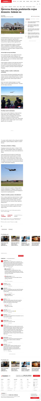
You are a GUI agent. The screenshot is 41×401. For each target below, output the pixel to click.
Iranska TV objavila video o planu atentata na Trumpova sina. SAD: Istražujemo (33, 25)
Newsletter (35, 390)
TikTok (36, 385)
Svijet (18, 6)
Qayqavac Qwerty (8, 276)
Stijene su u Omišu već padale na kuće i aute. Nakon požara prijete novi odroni (33, 37)
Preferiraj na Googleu (36, 16)
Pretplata (14, 1)
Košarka (9, 387)
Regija (21, 6)
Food (15, 385)
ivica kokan (5, 314)
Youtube (36, 382)
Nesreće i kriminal (29, 6)
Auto (14, 388)
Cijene (35, 1)
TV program (29, 382)
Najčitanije (10, 6)
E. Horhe (7, 305)
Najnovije (6, 6)
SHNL (8, 385)
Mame (15, 387)
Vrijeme (28, 385)
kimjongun (10, 229)
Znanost (34, 6)
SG (2, 310)
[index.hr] (6, 1)
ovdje (5, 219)
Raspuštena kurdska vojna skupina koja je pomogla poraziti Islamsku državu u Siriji (33, 29)
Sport (24, 1)
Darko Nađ (5, 344)
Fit (14, 390)
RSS (27, 387)
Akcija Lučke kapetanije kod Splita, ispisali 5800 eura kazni (33, 22)
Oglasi (31, 1)
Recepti (21, 382)
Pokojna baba (6, 260)
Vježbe (21, 385)
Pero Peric (5, 283)
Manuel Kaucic (6, 337)
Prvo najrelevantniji (10, 258)
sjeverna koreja (4, 229)
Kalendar (21, 388)
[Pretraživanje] (39, 4)
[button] (2, 238)
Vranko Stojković (8, 294)
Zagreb (24, 6)
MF (2, 320)
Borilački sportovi (10, 388)
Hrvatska (14, 6)
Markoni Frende (6, 320)
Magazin (15, 379)
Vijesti (21, 1)
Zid (17, 1)
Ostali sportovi (10, 390)
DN (2, 344)
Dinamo (9, 382)
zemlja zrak (5, 288)
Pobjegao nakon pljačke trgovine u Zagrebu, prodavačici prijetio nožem (34, 33)
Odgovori (21, 387)
